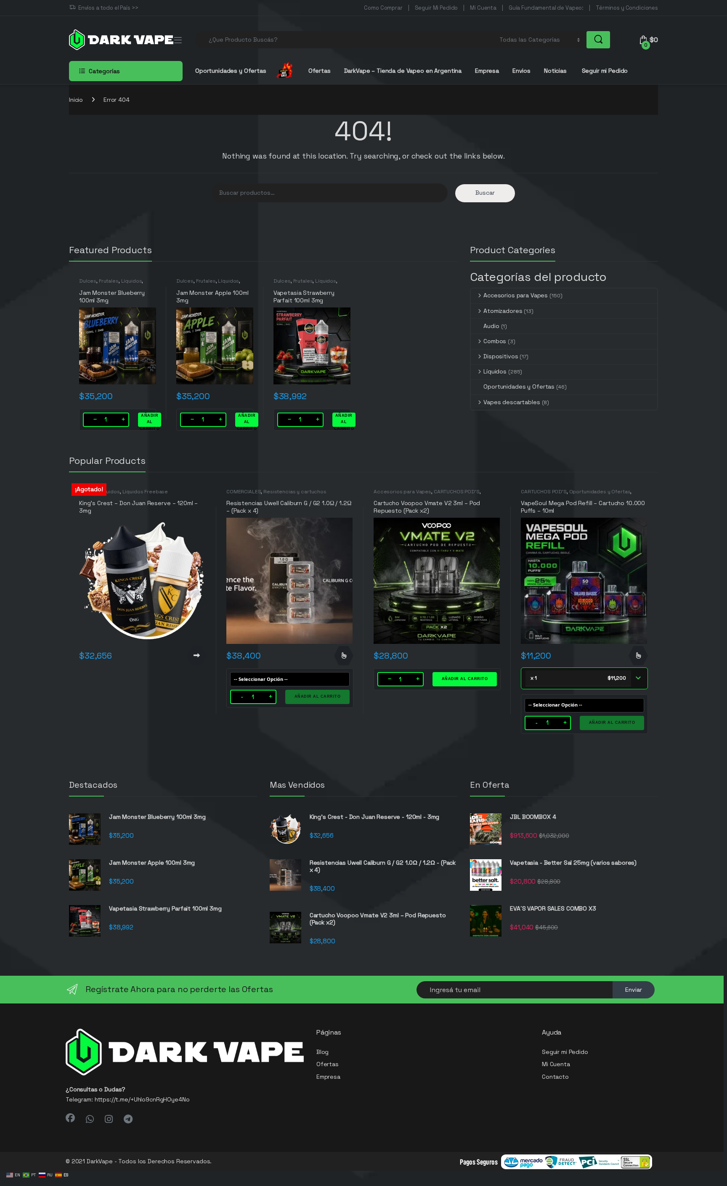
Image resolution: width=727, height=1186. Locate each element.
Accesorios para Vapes (515, 295)
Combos (494, 341)
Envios (521, 70)
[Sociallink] (70, 1117)
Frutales (109, 281)
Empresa (487, 70)
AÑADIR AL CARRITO (150, 420)
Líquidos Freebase (145, 491)
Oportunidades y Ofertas (519, 386)
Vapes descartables (511, 402)
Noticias (555, 70)
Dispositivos (500, 356)
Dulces (87, 281)
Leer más (196, 655)
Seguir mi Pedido (604, 70)
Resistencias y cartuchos (294, 491)
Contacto (555, 1076)
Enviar (633, 989)
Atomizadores (502, 311)
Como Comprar (383, 7)
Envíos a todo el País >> (108, 7)
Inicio (76, 99)
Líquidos (131, 281)
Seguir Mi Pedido (436, 7)
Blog (322, 1052)
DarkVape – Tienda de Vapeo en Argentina (403, 70)
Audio (491, 326)
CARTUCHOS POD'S (457, 491)
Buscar (485, 192)
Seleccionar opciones (343, 655)
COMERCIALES (243, 491)
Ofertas (319, 70)
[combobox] (345, 39)
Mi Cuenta (483, 7)
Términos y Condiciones (627, 7)
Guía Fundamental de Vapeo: (546, 7)
